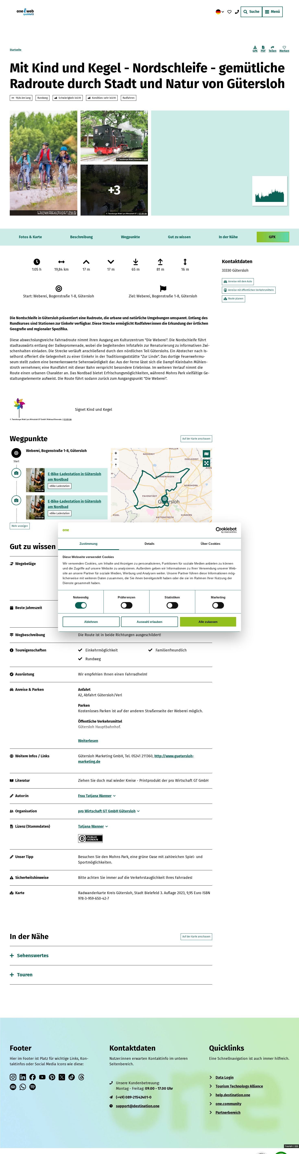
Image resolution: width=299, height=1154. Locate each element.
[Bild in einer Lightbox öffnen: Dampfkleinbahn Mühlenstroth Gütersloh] (114, 136)
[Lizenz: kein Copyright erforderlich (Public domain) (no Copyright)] (90, 841)
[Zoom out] (116, 459)
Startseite (15, 49)
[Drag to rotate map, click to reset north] (116, 465)
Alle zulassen (208, 622)
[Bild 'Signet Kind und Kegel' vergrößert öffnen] (41, 408)
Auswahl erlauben (149, 622)
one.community (228, 1104)
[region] (161, 488)
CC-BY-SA (72, 214)
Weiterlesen (88, 741)
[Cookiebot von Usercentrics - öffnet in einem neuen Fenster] (219, 530)
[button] (289, 1142)
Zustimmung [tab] (89, 543)
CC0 (145, 159)
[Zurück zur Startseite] (25, 12)
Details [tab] (150, 543)
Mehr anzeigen (20, 526)
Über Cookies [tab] (210, 543)
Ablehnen (91, 622)
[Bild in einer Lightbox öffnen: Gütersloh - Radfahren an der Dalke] (43, 163)
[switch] (126, 605)
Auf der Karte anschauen (196, 438)
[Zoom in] (116, 453)
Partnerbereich (228, 1112)
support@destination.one (137, 1106)
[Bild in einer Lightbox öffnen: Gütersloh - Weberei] (114, 190)
